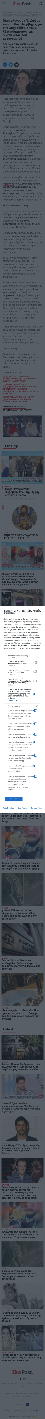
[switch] (35, 662)
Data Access (22, 808)
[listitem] (22, 656)
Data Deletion (8, 808)
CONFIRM (14, 799)
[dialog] (22, 709)
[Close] (40, 611)
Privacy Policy (36, 808)
